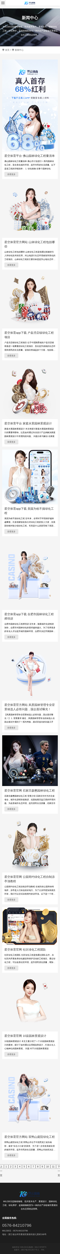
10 (47, 1166)
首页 (7, 50)
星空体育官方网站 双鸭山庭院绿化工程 (29, 1136)
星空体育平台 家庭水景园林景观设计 (28, 423)
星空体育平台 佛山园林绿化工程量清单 (29, 155)
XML (43, 1250)
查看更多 (11, 174)
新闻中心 (19, 50)
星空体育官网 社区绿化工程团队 (25, 949)
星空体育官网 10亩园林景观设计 (25, 1035)
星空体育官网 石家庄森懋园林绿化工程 (29, 790)
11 (53, 1166)
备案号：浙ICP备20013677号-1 (26, 1250)
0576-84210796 (16, 1225)
